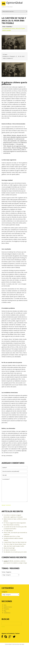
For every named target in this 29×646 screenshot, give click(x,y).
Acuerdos (9, 26)
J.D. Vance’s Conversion (10, 550)
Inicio (3, 26)
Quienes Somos (8, 607)
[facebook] (2, 636)
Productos (6, 609)
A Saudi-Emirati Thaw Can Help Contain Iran (15, 542)
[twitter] (14, 636)
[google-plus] (10, 636)
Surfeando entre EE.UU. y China (12, 536)
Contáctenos (7, 613)
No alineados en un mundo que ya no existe (15, 552)
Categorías (4, 592)
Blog (5, 611)
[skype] (5, 636)
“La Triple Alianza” (8, 530)
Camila (6, 561)
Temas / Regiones (6, 572)
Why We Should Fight (9, 548)
